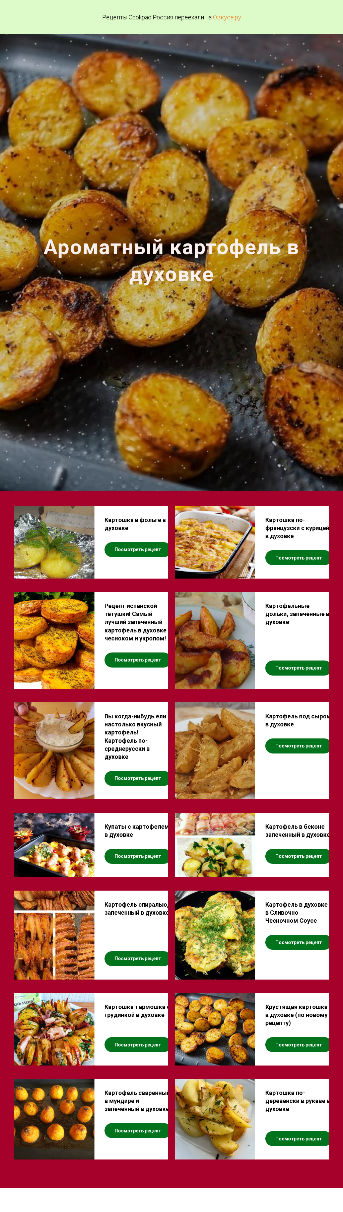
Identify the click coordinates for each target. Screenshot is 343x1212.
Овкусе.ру (227, 17)
